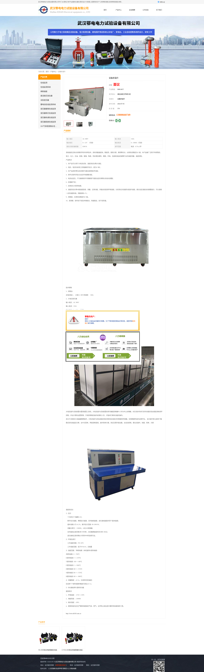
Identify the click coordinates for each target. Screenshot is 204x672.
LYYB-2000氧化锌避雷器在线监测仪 (51, 650)
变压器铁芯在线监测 (48, 113)
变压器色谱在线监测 (48, 117)
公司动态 (146, 10)
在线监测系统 (45, 87)
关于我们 (159, 10)
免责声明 (59, 668)
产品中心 (119, 10)
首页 (105, 10)
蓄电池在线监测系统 (48, 104)
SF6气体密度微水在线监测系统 (52, 126)
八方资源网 (52, 668)
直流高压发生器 (46, 96)
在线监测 (43, 83)
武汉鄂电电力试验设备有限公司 (65, 662)
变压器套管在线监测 (48, 109)
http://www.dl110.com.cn (73, 613)
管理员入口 (66, 668)
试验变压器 (44, 100)
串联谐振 (43, 91)
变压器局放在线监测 (48, 122)
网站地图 (73, 668)
